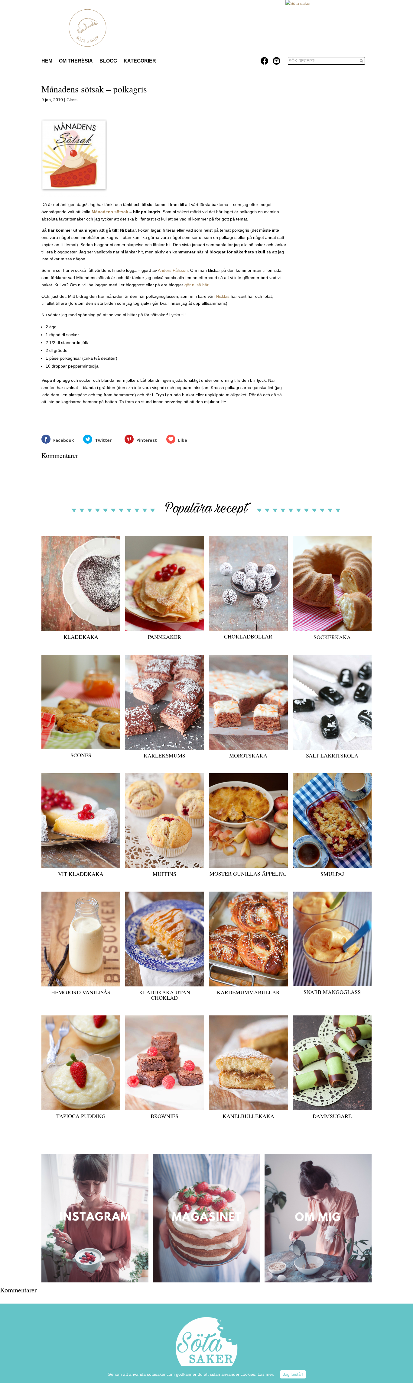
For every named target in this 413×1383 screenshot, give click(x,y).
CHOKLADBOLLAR (248, 636)
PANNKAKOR (164, 636)
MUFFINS (164, 873)
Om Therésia (76, 61)
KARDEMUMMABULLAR (248, 992)
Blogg (108, 61)
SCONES (80, 755)
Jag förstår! (293, 1374)
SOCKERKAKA (332, 637)
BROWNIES (164, 1116)
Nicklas (223, 296)
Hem (46, 61)
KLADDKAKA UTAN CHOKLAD (164, 995)
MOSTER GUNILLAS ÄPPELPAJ (248, 873)
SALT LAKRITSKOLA (332, 755)
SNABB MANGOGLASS (332, 991)
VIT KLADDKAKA (80, 873)
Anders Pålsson (173, 270)
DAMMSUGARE (332, 1116)
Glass (72, 99)
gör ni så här (196, 284)
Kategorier (140, 61)
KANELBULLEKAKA (248, 1116)
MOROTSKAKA (248, 755)
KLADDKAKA (80, 636)
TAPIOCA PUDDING (81, 1116)
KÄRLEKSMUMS (164, 755)
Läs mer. (266, 1374)
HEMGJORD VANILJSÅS (80, 992)
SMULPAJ (332, 873)
